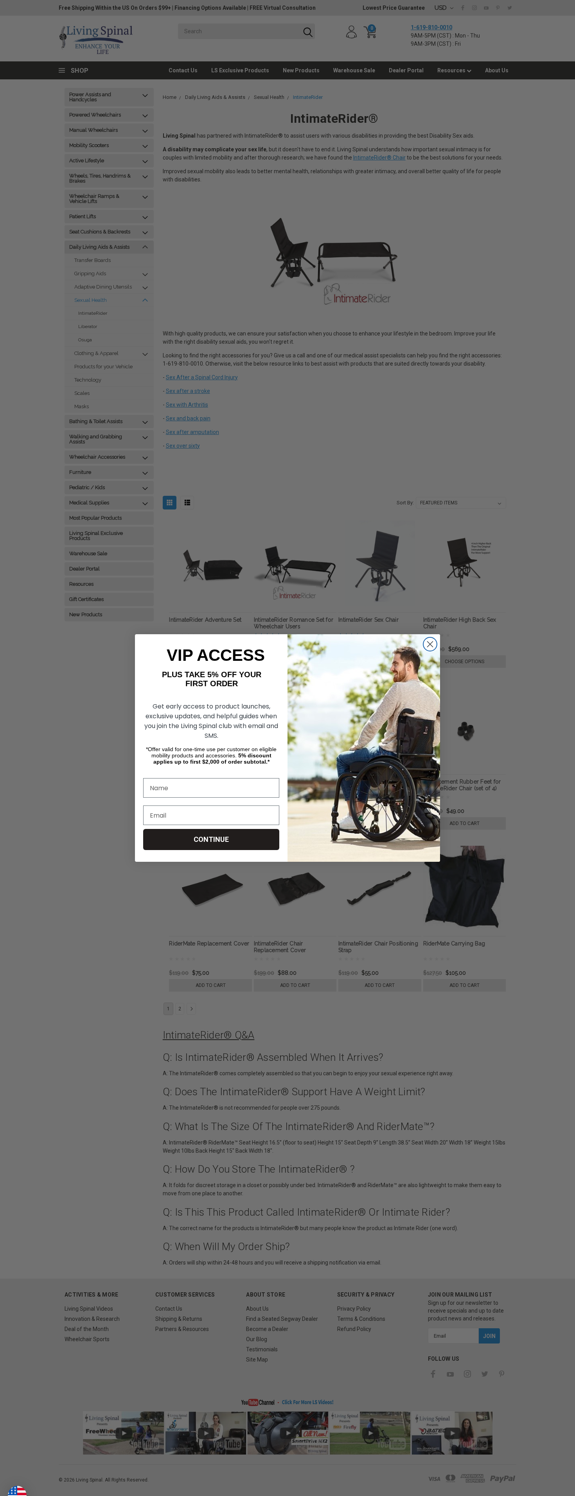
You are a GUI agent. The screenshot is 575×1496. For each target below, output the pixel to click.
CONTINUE (211, 839)
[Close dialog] (430, 644)
